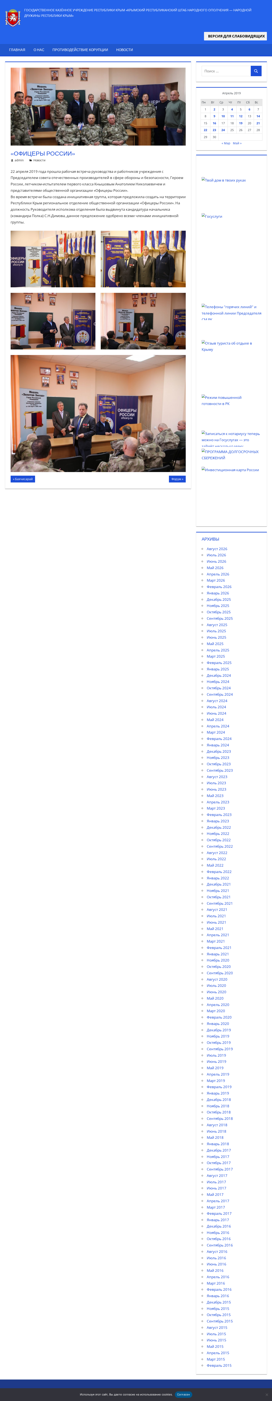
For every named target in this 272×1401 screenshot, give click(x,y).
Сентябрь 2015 (220, 1321)
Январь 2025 (218, 669)
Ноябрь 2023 (218, 757)
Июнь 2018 (216, 1131)
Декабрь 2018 (219, 1099)
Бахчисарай (24, 480)
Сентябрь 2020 (220, 972)
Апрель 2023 (218, 802)
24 (223, 130)
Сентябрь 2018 (220, 1118)
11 (232, 116)
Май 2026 (215, 567)
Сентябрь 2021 (220, 903)
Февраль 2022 (219, 871)
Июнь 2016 (216, 1264)
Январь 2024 (218, 745)
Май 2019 (215, 1067)
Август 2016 (217, 1251)
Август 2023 (217, 776)
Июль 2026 (216, 554)
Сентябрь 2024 (220, 694)
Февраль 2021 (219, 947)
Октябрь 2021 (219, 896)
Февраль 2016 (219, 1289)
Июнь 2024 (216, 713)
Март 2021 (216, 941)
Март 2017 (216, 1207)
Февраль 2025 (219, 662)
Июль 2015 (216, 1333)
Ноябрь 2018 (218, 1105)
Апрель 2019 (218, 1074)
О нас (39, 49)
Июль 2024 (216, 706)
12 (240, 116)
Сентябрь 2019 (220, 1048)
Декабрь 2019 (219, 1029)
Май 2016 (215, 1270)
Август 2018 (217, 1124)
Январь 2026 (218, 593)
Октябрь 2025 (219, 612)
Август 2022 (217, 852)
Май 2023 (215, 795)
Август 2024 (217, 700)
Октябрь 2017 (219, 1162)
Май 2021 (215, 928)
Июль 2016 (216, 1257)
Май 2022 (215, 865)
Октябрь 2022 (219, 839)
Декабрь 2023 (219, 751)
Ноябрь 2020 (218, 960)
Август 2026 (217, 548)
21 (258, 123)
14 (258, 116)
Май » (237, 143)
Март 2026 (216, 580)
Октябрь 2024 (219, 687)
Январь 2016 (218, 1295)
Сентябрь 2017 (220, 1169)
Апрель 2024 (218, 726)
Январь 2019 (218, 1093)
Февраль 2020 (219, 1017)
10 (223, 116)
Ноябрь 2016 (218, 1232)
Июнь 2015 (216, 1340)
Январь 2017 (218, 1219)
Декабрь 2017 (219, 1150)
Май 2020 (215, 998)
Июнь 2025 (216, 637)
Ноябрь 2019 (218, 1036)
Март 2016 (216, 1283)
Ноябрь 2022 (218, 833)
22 (205, 130)
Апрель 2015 (218, 1352)
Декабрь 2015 (219, 1302)
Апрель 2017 (218, 1200)
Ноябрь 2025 (218, 605)
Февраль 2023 (219, 814)
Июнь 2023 (216, 789)
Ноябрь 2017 (218, 1156)
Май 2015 (215, 1346)
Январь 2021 (218, 954)
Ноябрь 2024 (218, 681)
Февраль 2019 (219, 1086)
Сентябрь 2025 (220, 618)
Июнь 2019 (216, 1061)
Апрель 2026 (218, 574)
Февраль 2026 (219, 586)
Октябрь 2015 (219, 1314)
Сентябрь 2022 (220, 846)
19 (240, 123)
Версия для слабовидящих (235, 36)
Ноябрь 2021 (218, 890)
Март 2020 (216, 1010)
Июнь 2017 (216, 1188)
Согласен (183, 1394)
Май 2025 (215, 643)
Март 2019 (216, 1080)
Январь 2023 (218, 821)
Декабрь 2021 (219, 884)
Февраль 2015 (219, 1365)
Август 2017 (217, 1175)
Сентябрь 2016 (220, 1245)
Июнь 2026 (216, 561)
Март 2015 (216, 1359)
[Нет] (267, 1394)
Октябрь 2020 (219, 966)
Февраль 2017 (219, 1213)
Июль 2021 (216, 915)
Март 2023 (216, 808)
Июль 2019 (216, 1055)
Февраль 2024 (219, 738)
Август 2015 (217, 1327)
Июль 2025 (216, 630)
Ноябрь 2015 (218, 1308)
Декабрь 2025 (219, 599)
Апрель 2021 (218, 934)
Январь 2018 (218, 1143)
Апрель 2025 (218, 650)
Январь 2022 (218, 878)
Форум (178, 480)
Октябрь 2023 (219, 763)
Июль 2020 (216, 985)
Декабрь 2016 (219, 1226)
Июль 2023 (216, 782)
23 (214, 130)
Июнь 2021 (216, 922)
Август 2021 (217, 909)
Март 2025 (216, 656)
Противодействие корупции (80, 49)
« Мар (226, 143)
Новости (124, 49)
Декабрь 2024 (219, 675)
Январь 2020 (218, 1023)
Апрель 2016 (218, 1276)
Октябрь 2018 (219, 1112)
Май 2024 (215, 719)
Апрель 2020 (218, 1004)
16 (214, 123)
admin (19, 160)
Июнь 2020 (216, 991)
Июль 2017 (216, 1181)
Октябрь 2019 (219, 1042)
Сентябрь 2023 (220, 770)
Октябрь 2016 (219, 1238)
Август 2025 (217, 624)
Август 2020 (217, 979)
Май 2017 (215, 1194)
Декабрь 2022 (219, 827)
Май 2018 (215, 1137)
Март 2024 (216, 732)
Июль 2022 (216, 858)
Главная (17, 49)
